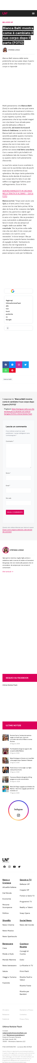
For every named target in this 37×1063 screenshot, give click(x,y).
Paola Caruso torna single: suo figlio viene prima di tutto (21, 769)
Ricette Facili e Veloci (26, 978)
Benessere (7, 943)
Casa (4, 948)
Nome (8, 473)
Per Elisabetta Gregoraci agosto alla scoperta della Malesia (21, 750)
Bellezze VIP (7, 22)
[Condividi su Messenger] (12, 365)
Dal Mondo (7, 893)
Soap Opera (25, 913)
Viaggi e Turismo (9, 977)
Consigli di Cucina (24, 952)
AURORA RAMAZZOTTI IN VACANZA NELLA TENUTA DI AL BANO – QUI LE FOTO (17, 193)
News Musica (8, 930)
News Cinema (8, 925)
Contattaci (23, 1014)
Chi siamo (5, 1010)
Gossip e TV (26, 879)
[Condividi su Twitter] (25, 365)
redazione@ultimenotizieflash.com (14, 1033)
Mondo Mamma (9, 960)
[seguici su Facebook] (4, 867)
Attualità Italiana (9, 887)
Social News (26, 920)
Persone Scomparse (7, 906)
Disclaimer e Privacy (26, 1010)
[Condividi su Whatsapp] (5, 370)
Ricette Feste (25, 985)
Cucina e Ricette (24, 945)
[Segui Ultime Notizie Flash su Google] (18, 291)
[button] (33, 13)
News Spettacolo (9, 936)
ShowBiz (6, 920)
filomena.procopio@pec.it (16, 1035)
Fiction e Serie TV (27, 896)
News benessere (9, 965)
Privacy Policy (24, 1019)
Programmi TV (26, 901)
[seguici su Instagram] (9, 867)
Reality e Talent (26, 907)
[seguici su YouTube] (14, 867)
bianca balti (8, 379)
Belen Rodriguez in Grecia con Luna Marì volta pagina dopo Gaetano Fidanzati (22, 759)
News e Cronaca (6, 881)
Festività (6, 983)
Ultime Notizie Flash (9, 685)
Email (8, 485)
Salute (5, 971)
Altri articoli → (7, 572)
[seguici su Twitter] (19, 867)
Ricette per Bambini (24, 992)
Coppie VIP (24, 890)
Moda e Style (8, 954)
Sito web (8, 498)
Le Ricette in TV (26, 965)
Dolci (22, 960)
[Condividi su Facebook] (5, 365)
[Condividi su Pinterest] (12, 370)
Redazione (5, 1014)
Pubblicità (5, 1019)
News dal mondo (27, 925)
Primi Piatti (24, 971)
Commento (10, 441)
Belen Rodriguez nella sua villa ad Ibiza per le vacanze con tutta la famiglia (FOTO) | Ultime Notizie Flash (19, 411)
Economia (6, 899)
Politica (5, 913)
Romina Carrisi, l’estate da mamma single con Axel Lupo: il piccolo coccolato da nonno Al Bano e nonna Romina (21, 738)
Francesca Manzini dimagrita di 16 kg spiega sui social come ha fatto (21, 778)
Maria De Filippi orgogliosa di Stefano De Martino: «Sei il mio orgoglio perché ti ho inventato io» (22, 789)
